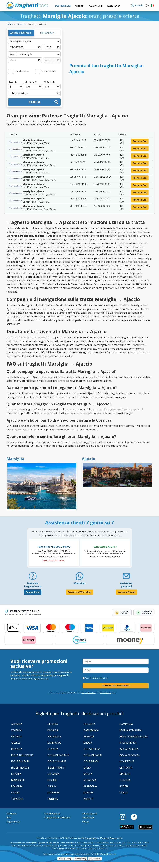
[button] (114, 6)
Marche (125, 774)
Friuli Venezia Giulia (134, 736)
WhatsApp (79, 583)
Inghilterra (128, 742)
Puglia (52, 786)
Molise (52, 780)
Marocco (17, 780)
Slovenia (53, 792)
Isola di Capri (92, 755)
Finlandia (54, 736)
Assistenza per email (126, 585)
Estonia (16, 736)
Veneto (88, 798)
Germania (54, 742)
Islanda (52, 749)
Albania (16, 724)
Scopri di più (32, 592)
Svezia (124, 792)
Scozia (124, 786)
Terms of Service (105, 693)
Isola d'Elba (91, 749)
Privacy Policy (91, 838)
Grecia (87, 742)
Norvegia (89, 780)
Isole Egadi (91, 761)
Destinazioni (88, 817)
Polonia (17, 786)
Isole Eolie (127, 761)
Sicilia (15, 792)
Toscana (17, 798)
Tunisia (52, 798)
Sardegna (90, 786)
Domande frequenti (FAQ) (32, 585)
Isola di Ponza (130, 755)
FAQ (9, 817)
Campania (126, 724)
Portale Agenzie (52, 813)
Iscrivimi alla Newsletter (115, 685)
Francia (88, 736)
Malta (87, 774)
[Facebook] (134, 817)
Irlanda (16, 749)
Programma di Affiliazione (57, 817)
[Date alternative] (37, 71)
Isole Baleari (20, 761)
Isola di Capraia (58, 755)
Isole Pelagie (20, 767)
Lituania (53, 774)
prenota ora (140, 141)
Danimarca (91, 730)
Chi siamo (11, 813)
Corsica (16, 730)
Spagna (88, 792)
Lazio (87, 767)
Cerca (34, 101)
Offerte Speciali (89, 813)
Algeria (52, 724)
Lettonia (126, 767)
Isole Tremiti (56, 767)
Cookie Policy (94, 858)
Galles (15, 742)
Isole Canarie (56, 761)
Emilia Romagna (131, 730)
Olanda (125, 780)
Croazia (52, 730)
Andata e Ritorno (20, 32)
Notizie (85, 821)
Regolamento (13, 821)
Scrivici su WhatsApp (79, 592)
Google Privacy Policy (89, 693)
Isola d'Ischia (129, 749)
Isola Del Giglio (22, 755)
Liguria (16, 774)
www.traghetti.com (27, 5)
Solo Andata (46, 32)
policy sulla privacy (101, 678)
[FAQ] (32, 577)
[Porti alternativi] (10, 71)
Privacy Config (65, 858)
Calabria (89, 724)
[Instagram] (124, 817)
